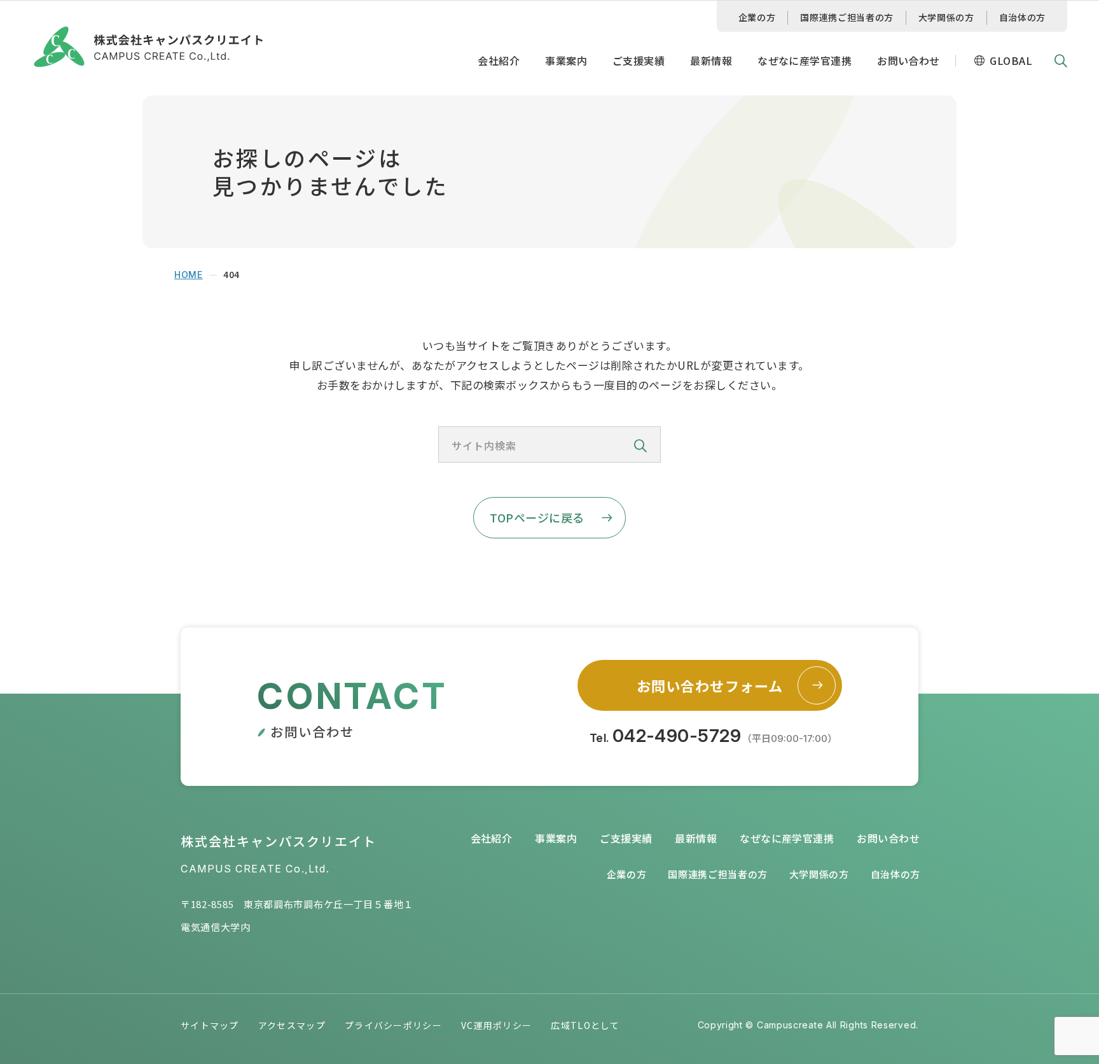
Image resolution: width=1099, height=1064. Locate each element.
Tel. (714, 735)
